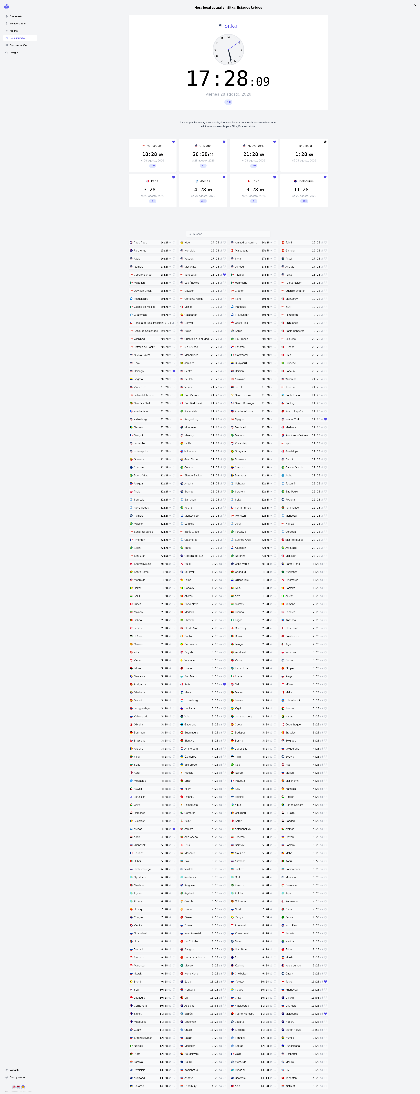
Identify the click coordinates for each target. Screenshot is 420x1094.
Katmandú (291, 901)
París (154, 181)
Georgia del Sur (193, 555)
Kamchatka (191, 1070)
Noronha (240, 555)
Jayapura (139, 997)
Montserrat (190, 427)
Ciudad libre (242, 580)
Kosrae (239, 1045)
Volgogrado (292, 748)
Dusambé (291, 885)
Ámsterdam (191, 748)
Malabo (138, 612)
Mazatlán (139, 282)
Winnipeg (139, 339)
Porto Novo (191, 604)
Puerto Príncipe (244, 411)
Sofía (137, 764)
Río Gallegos (141, 507)
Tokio (255, 181)
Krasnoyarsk (242, 933)
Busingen (139, 732)
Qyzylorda (140, 877)
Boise (187, 330)
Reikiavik (189, 571)
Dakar (137, 588)
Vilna (137, 756)
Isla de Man (191, 628)
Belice (238, 330)
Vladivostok (242, 1005)
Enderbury (190, 1086)
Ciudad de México (145, 306)
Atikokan (240, 379)
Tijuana (239, 274)
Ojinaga (289, 347)
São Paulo (291, 491)
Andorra (138, 748)
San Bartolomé (193, 403)
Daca (288, 909)
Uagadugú (241, 571)
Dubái (137, 861)
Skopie (289, 668)
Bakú (187, 861)
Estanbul (189, 796)
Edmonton (291, 314)
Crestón (239, 290)
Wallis (238, 1053)
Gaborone (190, 724)
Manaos (240, 435)
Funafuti (240, 1070)
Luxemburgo (191, 700)
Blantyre (189, 740)
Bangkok (189, 949)
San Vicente (191, 395)
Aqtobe (239, 893)
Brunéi (137, 981)
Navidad (290, 941)
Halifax (289, 523)
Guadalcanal (292, 1045)
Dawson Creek (143, 290)
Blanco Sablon (193, 475)
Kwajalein (139, 1070)
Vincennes (140, 387)
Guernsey (240, 628)
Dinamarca (291, 580)
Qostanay (190, 877)
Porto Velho (191, 411)
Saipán (188, 1013)
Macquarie (140, 1021)
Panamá (240, 347)
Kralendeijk (241, 443)
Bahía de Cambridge (146, 330)
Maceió (138, 523)
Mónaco (290, 684)
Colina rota (140, 1005)
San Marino (191, 676)
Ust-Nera (290, 1005)
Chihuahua (291, 322)
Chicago (205, 145)
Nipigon (239, 419)
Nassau (138, 427)
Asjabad (189, 893)
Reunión (139, 853)
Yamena (290, 604)
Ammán (289, 829)
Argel (288, 644)
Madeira (189, 612)
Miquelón (290, 555)
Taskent (239, 869)
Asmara (188, 829)
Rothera (290, 499)
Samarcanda (293, 869)
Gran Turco (191, 459)
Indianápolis (141, 451)
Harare (289, 716)
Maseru (188, 692)
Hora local (305, 145)
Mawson (290, 877)
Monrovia (139, 580)
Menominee (191, 355)
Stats (7, 1092)
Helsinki (239, 796)
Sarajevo (139, 676)
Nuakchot (291, 571)
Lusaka (239, 700)
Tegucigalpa (141, 298)
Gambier (290, 250)
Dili (186, 997)
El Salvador (242, 314)
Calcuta (188, 901)
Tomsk (188, 925)
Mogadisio (140, 780)
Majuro (289, 1062)
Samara (290, 845)
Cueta (238, 724)
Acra (237, 596)
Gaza (137, 804)
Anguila (188, 483)
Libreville (189, 620)
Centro (188, 371)
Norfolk (138, 1045)
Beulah (188, 379)
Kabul (288, 861)
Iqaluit (288, 443)
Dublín (188, 636)
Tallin (238, 756)
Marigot (138, 435)
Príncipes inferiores (296, 435)
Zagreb (188, 652)
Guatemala (140, 314)
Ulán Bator (241, 949)
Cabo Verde (242, 563)
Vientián (138, 925)
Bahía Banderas (294, 330)
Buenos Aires (243, 539)
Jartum (289, 708)
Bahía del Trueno (144, 395)
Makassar (139, 965)
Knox (137, 363)
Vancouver (154, 145)
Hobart (289, 1021)
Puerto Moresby (244, 1013)
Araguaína (291, 547)
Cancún (290, 371)
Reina (238, 298)
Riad (237, 764)
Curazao (139, 467)
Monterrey (291, 298)
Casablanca (292, 636)
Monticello (241, 427)
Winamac (290, 379)
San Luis (139, 499)
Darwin (289, 997)
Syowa (289, 756)
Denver (188, 322)
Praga (288, 676)
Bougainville (191, 1053)
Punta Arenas (243, 507)
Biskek (188, 917)
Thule (137, 491)
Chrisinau (240, 812)
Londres (290, 612)
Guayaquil (241, 363)
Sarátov (239, 845)
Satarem (240, 491)
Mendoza (291, 515)
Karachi (239, 885)
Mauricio (240, 853)
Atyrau (138, 893)
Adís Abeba (191, 837)
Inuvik (288, 306)
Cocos (289, 917)
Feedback (14, 1092)
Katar (137, 772)
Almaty (138, 901)
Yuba (187, 716)
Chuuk (188, 1029)
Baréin (238, 821)
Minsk (187, 780)
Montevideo (191, 515)
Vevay (188, 387)
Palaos (239, 989)
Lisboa (138, 620)
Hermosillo (241, 282)
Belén (137, 547)
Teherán (240, 837)
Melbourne (306, 181)
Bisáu (238, 588)
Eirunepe (290, 363)
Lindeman (190, 1021)
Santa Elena (292, 563)
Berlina (239, 740)
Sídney (138, 1013)
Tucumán (290, 483)
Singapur (139, 957)
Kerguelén (190, 885)
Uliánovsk (140, 845)
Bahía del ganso (143, 531)
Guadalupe (291, 451)
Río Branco (241, 339)
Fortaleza (240, 531)
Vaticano (189, 660)
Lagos (238, 620)
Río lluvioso (191, 347)
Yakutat (188, 258)
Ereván (289, 837)
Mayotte (240, 780)
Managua (240, 306)
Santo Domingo (244, 403)
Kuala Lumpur (293, 965)
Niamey (239, 604)
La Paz (188, 443)
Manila (289, 957)
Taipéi (288, 949)
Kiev (237, 788)
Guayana (240, 451)
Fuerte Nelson (293, 282)
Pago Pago (140, 242)
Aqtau (288, 893)
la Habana (190, 451)
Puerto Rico (141, 411)
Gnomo (289, 660)
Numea (289, 1037)
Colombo (240, 901)
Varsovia (290, 652)
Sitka (238, 258)
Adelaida (189, 1005)
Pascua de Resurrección (148, 322)
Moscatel (189, 853)
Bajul (137, 596)
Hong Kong (191, 973)
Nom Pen (291, 925)
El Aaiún (138, 636)
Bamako (290, 588)
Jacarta (289, 933)
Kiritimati (290, 1086)
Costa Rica (241, 322)
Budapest (240, 732)
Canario (138, 644)
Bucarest (139, 821)
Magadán (190, 1045)
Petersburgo (141, 419)
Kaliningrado (141, 716)
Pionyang (190, 989)
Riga (288, 764)
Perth (238, 957)
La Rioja (189, 523)
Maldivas (139, 885)
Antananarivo (243, 829)
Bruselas (290, 732)
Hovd (137, 941)
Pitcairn (289, 258)
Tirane (188, 668)
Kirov (187, 788)
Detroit (289, 459)
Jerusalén (139, 796)
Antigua (138, 483)
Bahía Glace (191, 531)
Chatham (240, 1078)
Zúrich (137, 652)
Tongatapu (291, 1078)
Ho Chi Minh (191, 941)
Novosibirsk (141, 933)
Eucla (187, 981)
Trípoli (137, 668)
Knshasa (290, 620)
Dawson (189, 290)
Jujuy (238, 523)
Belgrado (290, 740)
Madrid (138, 700)
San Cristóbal (142, 403)
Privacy (22, 1092)
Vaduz (238, 660)
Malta (288, 692)
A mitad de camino (246, 242)
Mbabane (139, 692)
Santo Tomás (243, 395)
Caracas (240, 467)
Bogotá (138, 379)
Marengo (189, 435)
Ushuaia (240, 483)
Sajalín (188, 1037)
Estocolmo (241, 668)
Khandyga (291, 989)
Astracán (240, 861)
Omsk (238, 909)
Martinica (290, 427)
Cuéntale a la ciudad (196, 339)
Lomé (187, 580)
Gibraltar (139, 724)
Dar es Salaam (294, 804)
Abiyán (289, 596)
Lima (288, 355)
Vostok (188, 869)
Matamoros (242, 355)
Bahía (187, 547)
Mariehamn (292, 780)
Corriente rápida (193, 298)
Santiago (290, 403)
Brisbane (240, 1029)
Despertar (291, 1053)
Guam (137, 1029)
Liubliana (189, 708)
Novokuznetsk (193, 933)
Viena (137, 660)
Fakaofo (139, 1086)
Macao (188, 965)
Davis (238, 941)
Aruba (288, 475)
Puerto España (294, 411)
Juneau (239, 266)
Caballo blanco (143, 274)
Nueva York (256, 145)
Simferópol (190, 764)
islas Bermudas (294, 539)
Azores (188, 596)
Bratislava (140, 740)
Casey (289, 973)
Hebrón (289, 796)
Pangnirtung (191, 419)
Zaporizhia (241, 748)
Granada (139, 459)
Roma (238, 676)
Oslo (237, 684)
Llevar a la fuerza (194, 957)
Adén (137, 837)
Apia (237, 1086)
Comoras (189, 812)
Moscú (289, 772)
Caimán (239, 371)
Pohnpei (240, 1037)
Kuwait (138, 788)
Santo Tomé (141, 571)
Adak (137, 258)
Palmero (139, 515)
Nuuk (187, 563)
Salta (238, 499)
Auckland (139, 1078)
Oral (237, 877)
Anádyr (188, 1078)
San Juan (190, 499)
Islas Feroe (291, 628)
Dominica (240, 459)
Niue (187, 242)
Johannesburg (243, 716)
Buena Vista (141, 475)
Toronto (290, 387)
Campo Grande (294, 467)
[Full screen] (415, 5)
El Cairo (290, 812)
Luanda (239, 612)
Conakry (189, 588)
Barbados (240, 475)
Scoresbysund (142, 563)
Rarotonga (140, 250)
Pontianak (241, 925)
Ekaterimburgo (142, 869)
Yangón (239, 917)
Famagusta (191, 804)
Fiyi (287, 1070)
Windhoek (241, 652)
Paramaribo (292, 507)
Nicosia (188, 772)
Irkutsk (138, 973)
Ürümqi (138, 909)
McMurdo (240, 1062)
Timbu (188, 909)
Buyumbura (191, 732)
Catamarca (190, 539)
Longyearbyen (142, 708)
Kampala (290, 788)
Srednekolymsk (143, 1037)
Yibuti (238, 804)
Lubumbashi (292, 700)
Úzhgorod (190, 756)
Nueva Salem (142, 355)
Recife (188, 507)
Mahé (288, 853)
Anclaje (289, 266)
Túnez (137, 604)
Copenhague (293, 724)
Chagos (138, 917)
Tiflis (187, 845)
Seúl (136, 989)
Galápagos (190, 314)
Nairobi (239, 772)
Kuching (239, 965)
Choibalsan (241, 973)
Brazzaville (190, 644)
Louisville (139, 443)
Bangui (239, 644)
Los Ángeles (191, 282)
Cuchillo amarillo (295, 290)
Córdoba (290, 531)
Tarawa (138, 1062)
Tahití (288, 242)
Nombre (138, 266)
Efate (137, 1053)
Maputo (239, 692)
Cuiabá (188, 467)
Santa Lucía (292, 395)
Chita (238, 997)
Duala (238, 636)
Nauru (188, 1062)
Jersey (138, 628)
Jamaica (189, 363)
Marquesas (241, 250)
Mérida (188, 306)
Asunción (240, 547)
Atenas (205, 181)
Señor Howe (293, 1029)
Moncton (240, 515)
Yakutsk (239, 981)
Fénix (288, 274)
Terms (29, 1092)
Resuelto (290, 339)
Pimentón (139, 539)
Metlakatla (190, 266)
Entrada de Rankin (145, 347)
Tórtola (239, 387)
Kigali (238, 708)
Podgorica (140, 684)
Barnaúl (138, 949)
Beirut (187, 821)
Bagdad (290, 821)
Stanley (188, 491)
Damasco (139, 812)
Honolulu (189, 250)
